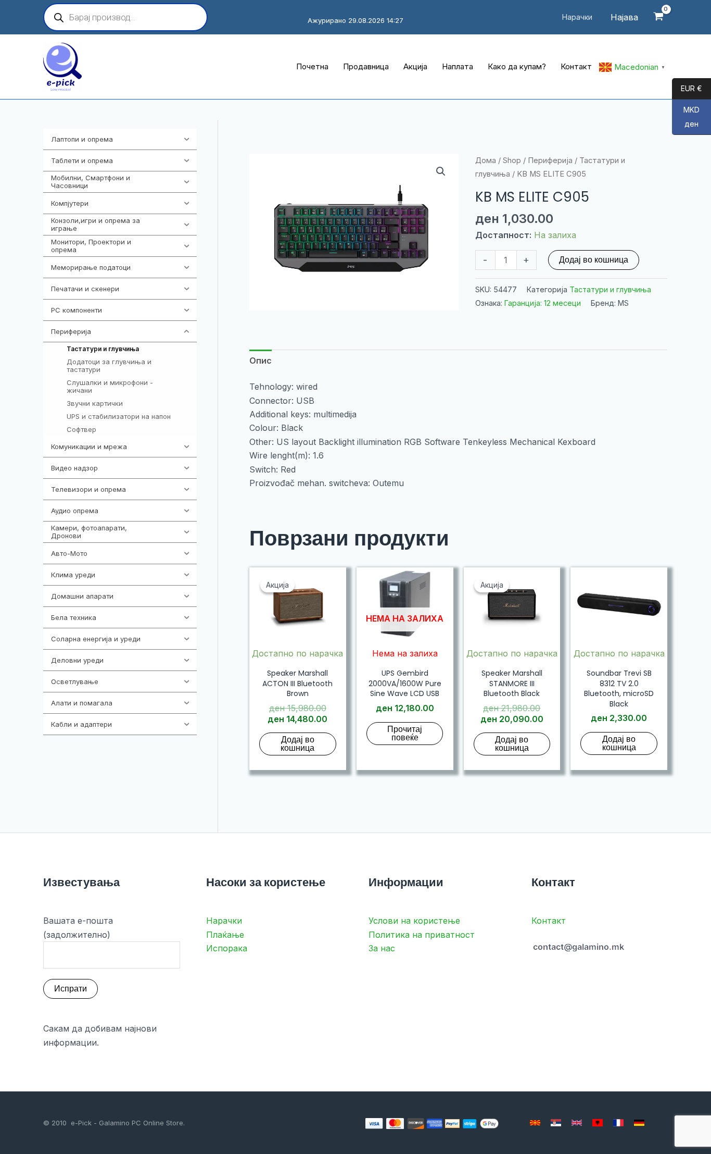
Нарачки (224, 920)
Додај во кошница (593, 260)
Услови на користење (414, 920)
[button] (440, 171)
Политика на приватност (422, 934)
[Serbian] (556, 1123)
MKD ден (686, 117)
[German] (639, 1123)
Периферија (550, 160)
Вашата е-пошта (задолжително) (78, 927)
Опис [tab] (260, 360)
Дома (485, 160)
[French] (618, 1123)
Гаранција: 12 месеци (542, 303)
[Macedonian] (535, 1123)
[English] (577, 1123)
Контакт (548, 920)
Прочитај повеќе (404, 733)
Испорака (226, 948)
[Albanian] (597, 1123)
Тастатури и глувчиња (610, 289)
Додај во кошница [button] (297, 744)
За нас (382, 948)
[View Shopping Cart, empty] (658, 17)
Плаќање (225, 934)
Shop (512, 160)
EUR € (687, 89)
